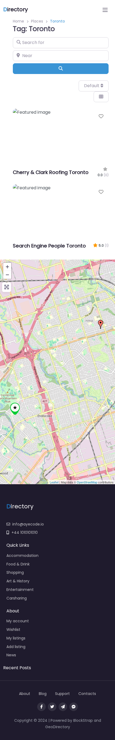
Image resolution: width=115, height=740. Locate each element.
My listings (15, 638)
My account (17, 621)
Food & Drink (18, 564)
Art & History (17, 581)
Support (62, 693)
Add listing (15, 646)
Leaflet (54, 482)
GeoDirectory (57, 727)
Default (92, 86)
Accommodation (22, 555)
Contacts (87, 693)
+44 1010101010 (24, 532)
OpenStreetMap (87, 482)
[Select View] (101, 96)
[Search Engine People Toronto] (100, 324)
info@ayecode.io (28, 524)
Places (37, 21)
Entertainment (20, 589)
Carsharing (16, 598)
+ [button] (7, 266)
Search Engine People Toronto (49, 245)
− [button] (7, 274)
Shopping (15, 572)
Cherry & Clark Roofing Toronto (51, 172)
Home (18, 21)
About (24, 693)
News (11, 655)
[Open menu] (105, 10)
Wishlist (13, 629)
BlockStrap (83, 720)
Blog (43, 693)
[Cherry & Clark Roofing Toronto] (15, 409)
